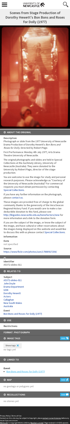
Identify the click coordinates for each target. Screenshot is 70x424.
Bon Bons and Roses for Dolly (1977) (25, 371)
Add (63, 338)
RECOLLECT (4, 423)
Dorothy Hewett (12, 293)
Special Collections (14, 190)
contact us (17, 197)
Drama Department (14, 286)
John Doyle (9, 283)
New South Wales (13, 303)
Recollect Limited (36, 423)
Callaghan (9, 299)
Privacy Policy (5, 416)
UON (6, 290)
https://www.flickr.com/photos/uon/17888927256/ (30, 251)
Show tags (11, 345)
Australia (8, 306)
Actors (7, 296)
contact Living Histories (52, 418)
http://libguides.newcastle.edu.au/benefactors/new (31, 215)
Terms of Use (16, 416)
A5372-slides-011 (13, 280)
